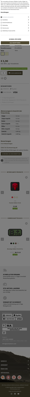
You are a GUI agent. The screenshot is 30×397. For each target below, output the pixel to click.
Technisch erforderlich (8, 17)
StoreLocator (6, 28)
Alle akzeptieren (15, 43)
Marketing (5, 25)
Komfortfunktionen (7, 22)
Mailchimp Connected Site (9, 30)
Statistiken (5, 20)
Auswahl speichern (15, 39)
